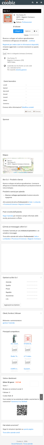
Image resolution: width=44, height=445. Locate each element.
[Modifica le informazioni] (36, 31)
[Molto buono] (36, 35)
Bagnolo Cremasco (25, 204)
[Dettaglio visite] (41, 397)
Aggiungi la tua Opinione (12, 305)
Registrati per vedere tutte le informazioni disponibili (20, 44)
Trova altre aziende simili (11, 433)
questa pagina (28, 429)
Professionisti (27, 22)
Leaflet (15, 172)
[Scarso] (32, 35)
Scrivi (27, 31)
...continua (31, 41)
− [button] (5, 163)
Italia (31, 202)
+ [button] (5, 160)
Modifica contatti (28, 107)
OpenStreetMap (23, 172)
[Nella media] (34, 35)
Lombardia (37, 202)
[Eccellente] (38, 35)
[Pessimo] (30, 35)
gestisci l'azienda (9, 323)
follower (16, 27)
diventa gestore (21, 70)
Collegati (17, 31)
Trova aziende (28, 444)
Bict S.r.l (6, 11)
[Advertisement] (18, 135)
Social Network (16, 444)
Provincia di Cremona (11, 204)
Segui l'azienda (8, 216)
